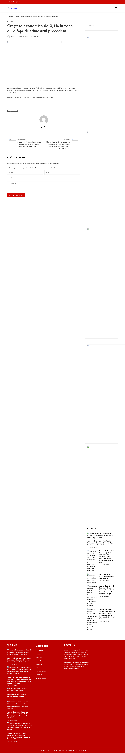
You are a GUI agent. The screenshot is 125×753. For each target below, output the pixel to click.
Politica (70, 8)
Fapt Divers (60, 8)
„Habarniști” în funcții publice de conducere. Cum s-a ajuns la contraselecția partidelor (29, 143)
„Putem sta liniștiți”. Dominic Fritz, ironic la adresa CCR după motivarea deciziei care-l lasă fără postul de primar (107, 614)
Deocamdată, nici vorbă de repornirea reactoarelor (106, 576)
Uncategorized (41, 678)
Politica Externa (81, 8)
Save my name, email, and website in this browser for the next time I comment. (35, 168)
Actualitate (32, 8)
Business (38, 654)
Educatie (51, 8)
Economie (42, 8)
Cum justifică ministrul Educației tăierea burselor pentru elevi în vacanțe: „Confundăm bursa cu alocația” (107, 590)
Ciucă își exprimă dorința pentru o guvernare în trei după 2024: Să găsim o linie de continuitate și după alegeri (58, 144)
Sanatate (93, 8)
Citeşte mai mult (12, 111)
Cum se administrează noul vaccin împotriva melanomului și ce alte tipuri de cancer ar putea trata (100, 543)
